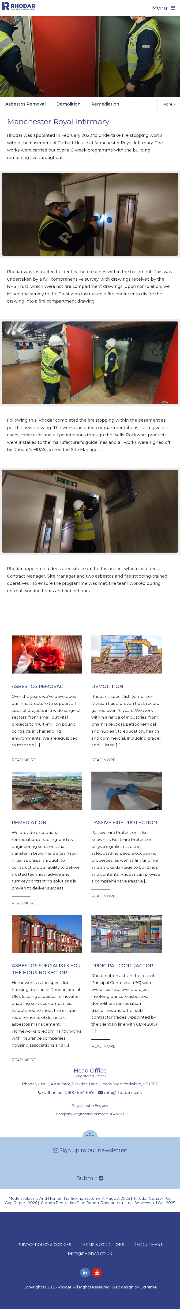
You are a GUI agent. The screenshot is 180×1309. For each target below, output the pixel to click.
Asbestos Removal (25, 104)
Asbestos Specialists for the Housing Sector (46, 969)
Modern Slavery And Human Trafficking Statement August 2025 (69, 1198)
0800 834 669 (79, 1092)
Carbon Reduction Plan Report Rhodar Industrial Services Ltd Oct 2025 (108, 1203)
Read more (24, 760)
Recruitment (148, 1244)
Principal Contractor (122, 965)
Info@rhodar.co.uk (90, 1254)
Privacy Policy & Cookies (44, 1244)
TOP (90, 1137)
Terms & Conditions (102, 1244)
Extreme (148, 1287)
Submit (87, 1178)
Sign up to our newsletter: (92, 1150)
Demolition (68, 104)
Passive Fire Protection (124, 822)
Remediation (105, 104)
